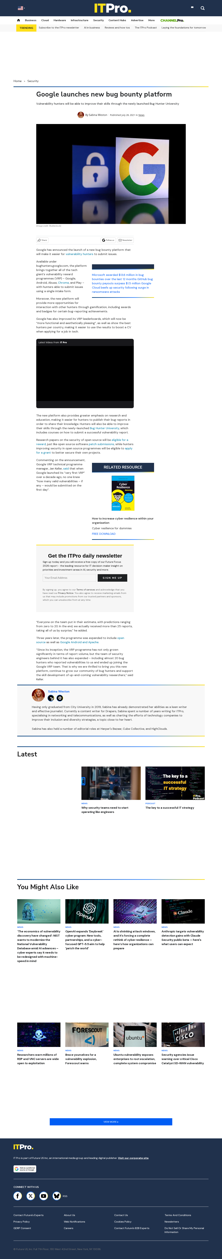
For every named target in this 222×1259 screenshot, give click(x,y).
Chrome (63, 283)
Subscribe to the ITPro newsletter (59, 27)
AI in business (92, 27)
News (141, 115)
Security (98, 20)
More (151, 20)
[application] (85, 373)
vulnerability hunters (79, 254)
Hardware (60, 20)
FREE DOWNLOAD (104, 534)
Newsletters (172, 1221)
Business (30, 20)
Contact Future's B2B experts (131, 1228)
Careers (68, 1228)
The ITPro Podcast (146, 27)
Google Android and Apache (79, 642)
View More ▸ (111, 1122)
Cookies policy (122, 1221)
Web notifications (74, 1221)
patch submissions (101, 444)
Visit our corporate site (133, 1158)
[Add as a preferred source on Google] (24, 1168)
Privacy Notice (65, 593)
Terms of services (86, 589)
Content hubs (117, 20)
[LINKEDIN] (60, 698)
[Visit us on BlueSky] (55, 1196)
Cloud (45, 20)
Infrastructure (79, 20)
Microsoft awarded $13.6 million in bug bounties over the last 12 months (118, 277)
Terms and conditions (178, 1215)
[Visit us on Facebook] (17, 1196)
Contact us (121, 1215)
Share (44, 240)
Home (17, 81)
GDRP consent (22, 1228)
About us (69, 1215)
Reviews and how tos (117, 27)
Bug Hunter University (104, 428)
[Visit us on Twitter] (30, 1196)
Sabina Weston (98, 115)
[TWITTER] (51, 698)
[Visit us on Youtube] (43, 1196)
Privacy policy (21, 1221)
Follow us (110, 240)
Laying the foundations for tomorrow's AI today (190, 27)
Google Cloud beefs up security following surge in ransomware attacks (121, 287)
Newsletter (127, 240)
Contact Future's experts (28, 1215)
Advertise (137, 20)
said (66, 468)
